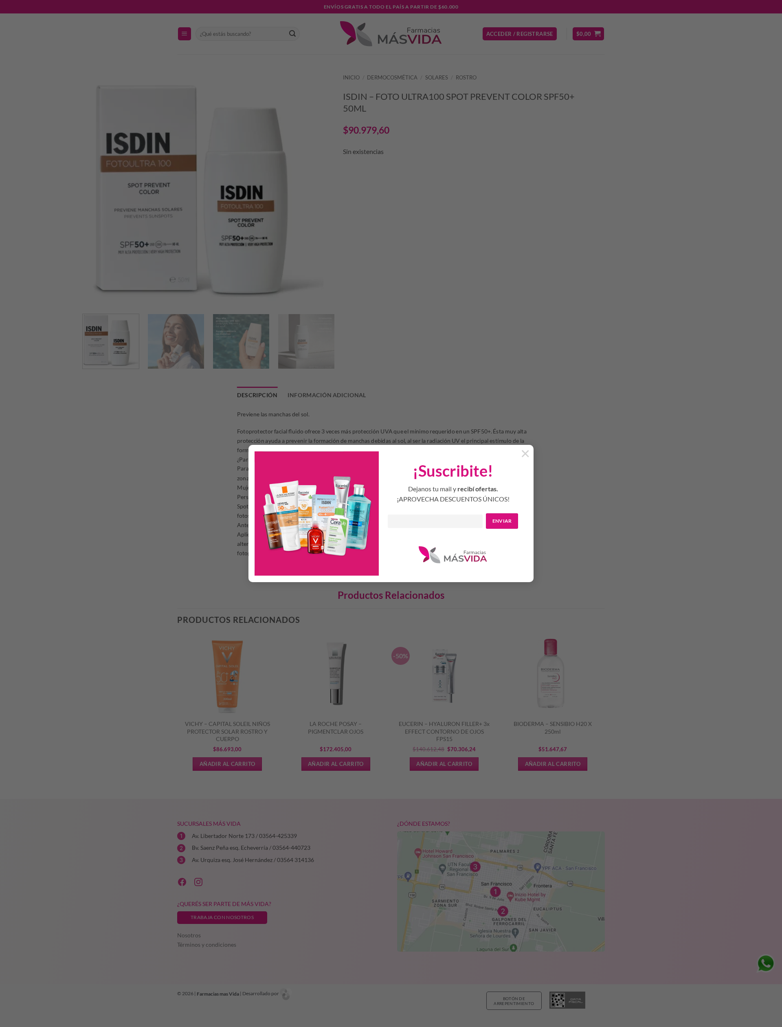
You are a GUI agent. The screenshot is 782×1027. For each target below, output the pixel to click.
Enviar (502, 521)
